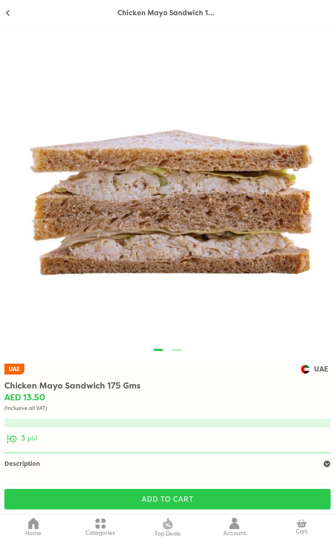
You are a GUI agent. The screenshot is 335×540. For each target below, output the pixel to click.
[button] (158, 350)
